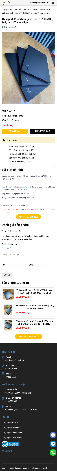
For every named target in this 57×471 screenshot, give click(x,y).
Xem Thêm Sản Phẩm (29, 336)
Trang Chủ (6, 9)
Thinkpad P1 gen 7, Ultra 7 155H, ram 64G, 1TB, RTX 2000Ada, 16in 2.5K (34, 291)
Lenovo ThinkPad (30, 9)
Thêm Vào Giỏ (42, 131)
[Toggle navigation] (53, 3)
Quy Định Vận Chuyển (12, 437)
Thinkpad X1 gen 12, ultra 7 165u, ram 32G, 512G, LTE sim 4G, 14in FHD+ (34, 322)
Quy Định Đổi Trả (10, 422)
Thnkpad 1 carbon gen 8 (19, 187)
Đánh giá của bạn (9, 244)
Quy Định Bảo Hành (11, 427)
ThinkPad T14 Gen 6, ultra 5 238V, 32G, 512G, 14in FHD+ (35, 307)
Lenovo (16, 9)
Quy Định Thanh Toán (12, 432)
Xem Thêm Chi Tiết (28, 217)
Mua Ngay (14, 131)
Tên (4, 265)
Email (32, 265)
